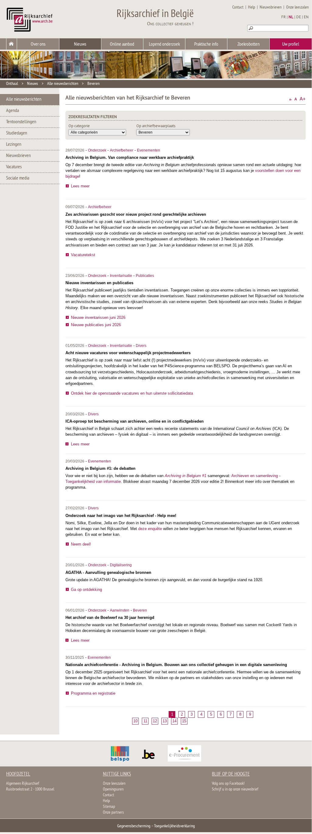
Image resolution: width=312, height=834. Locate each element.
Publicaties (145, 275)
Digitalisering (121, 565)
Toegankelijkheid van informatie (93, 481)
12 (155, 721)
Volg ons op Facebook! (228, 784)
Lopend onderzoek (164, 44)
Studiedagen (16, 133)
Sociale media (17, 178)
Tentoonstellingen (21, 122)
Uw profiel (290, 44)
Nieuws (80, 44)
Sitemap (109, 807)
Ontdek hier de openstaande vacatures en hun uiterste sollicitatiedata (132, 393)
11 (145, 721)
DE (298, 17)
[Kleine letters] (290, 99)
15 (184, 721)
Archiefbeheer (121, 150)
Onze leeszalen (297, 7)
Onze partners (113, 812)
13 (165, 721)
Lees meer (80, 186)
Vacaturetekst (83, 255)
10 (135, 721)
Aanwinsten (119, 610)
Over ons (38, 44)
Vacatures (14, 167)
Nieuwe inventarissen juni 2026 (98, 317)
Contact (238, 7)
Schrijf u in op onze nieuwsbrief (235, 789)
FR (283, 17)
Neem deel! (81, 544)
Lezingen (13, 144)
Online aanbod (122, 44)
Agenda (12, 111)
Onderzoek (97, 150)
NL (291, 17)
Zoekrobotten (248, 44)
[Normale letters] (295, 99)
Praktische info (206, 44)
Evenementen (148, 150)
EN (306, 17)
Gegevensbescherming (133, 826)
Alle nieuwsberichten (62, 84)
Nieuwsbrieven (271, 7)
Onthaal (12, 84)
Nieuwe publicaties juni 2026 (96, 325)
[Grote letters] (303, 99)
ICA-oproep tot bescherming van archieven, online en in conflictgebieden (134, 421)
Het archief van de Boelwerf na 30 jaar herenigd (109, 617)
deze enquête (150, 528)
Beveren (93, 84)
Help (251, 7)
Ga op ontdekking (86, 589)
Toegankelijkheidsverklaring (174, 826)
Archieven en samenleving (254, 475)
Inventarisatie (121, 275)
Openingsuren (113, 789)
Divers (141, 345)
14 (174, 721)
